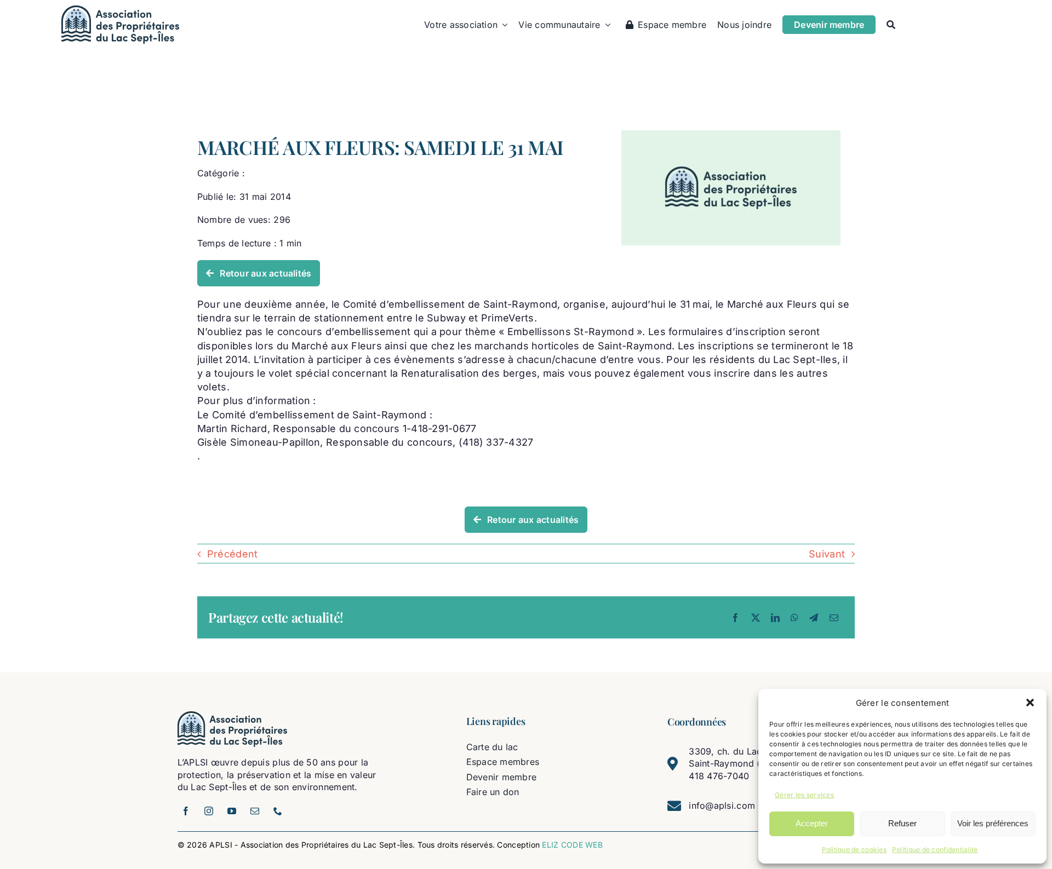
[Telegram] (814, 618)
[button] (1030, 702)
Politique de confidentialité (935, 849)
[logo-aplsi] (120, 10)
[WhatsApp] (794, 618)
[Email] (834, 618)
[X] (755, 618)
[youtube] (232, 811)
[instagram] (209, 811)
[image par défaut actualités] (731, 135)
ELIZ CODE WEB (572, 844)
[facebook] (186, 811)
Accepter (812, 823)
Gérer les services (804, 795)
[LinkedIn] (775, 618)
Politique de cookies (854, 849)
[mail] (255, 811)
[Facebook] (735, 618)
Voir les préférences (992, 823)
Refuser (902, 823)
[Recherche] (891, 25)
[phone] (278, 811)
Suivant (827, 554)
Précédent (232, 554)
